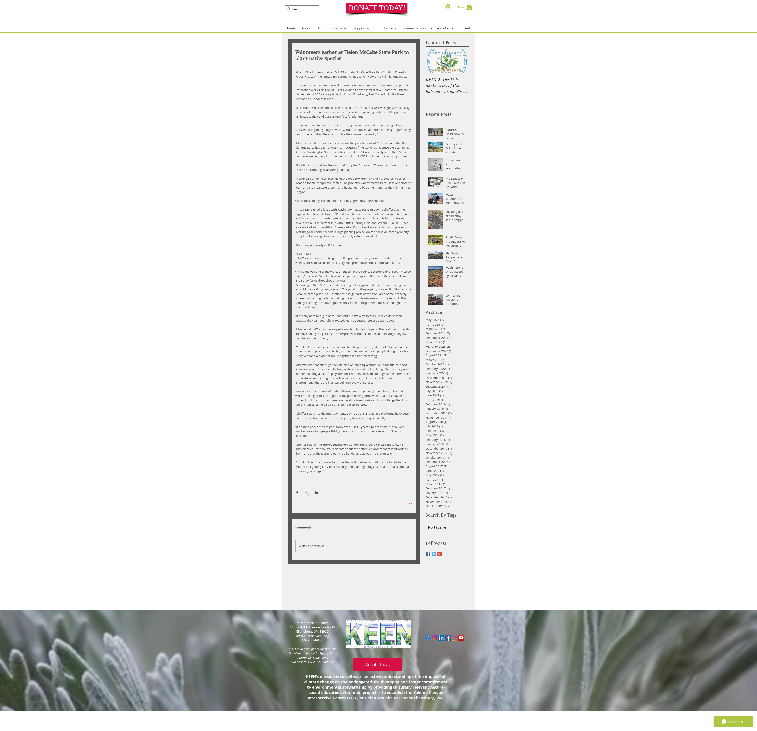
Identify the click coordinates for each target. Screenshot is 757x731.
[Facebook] (428, 638)
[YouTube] (461, 638)
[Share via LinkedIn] (316, 493)
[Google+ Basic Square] (439, 554)
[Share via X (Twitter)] (307, 493)
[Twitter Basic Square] (434, 554)
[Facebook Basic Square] (428, 554)
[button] (469, 6)
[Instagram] (435, 638)
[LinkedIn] (441, 638)
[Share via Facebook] (297, 493)
